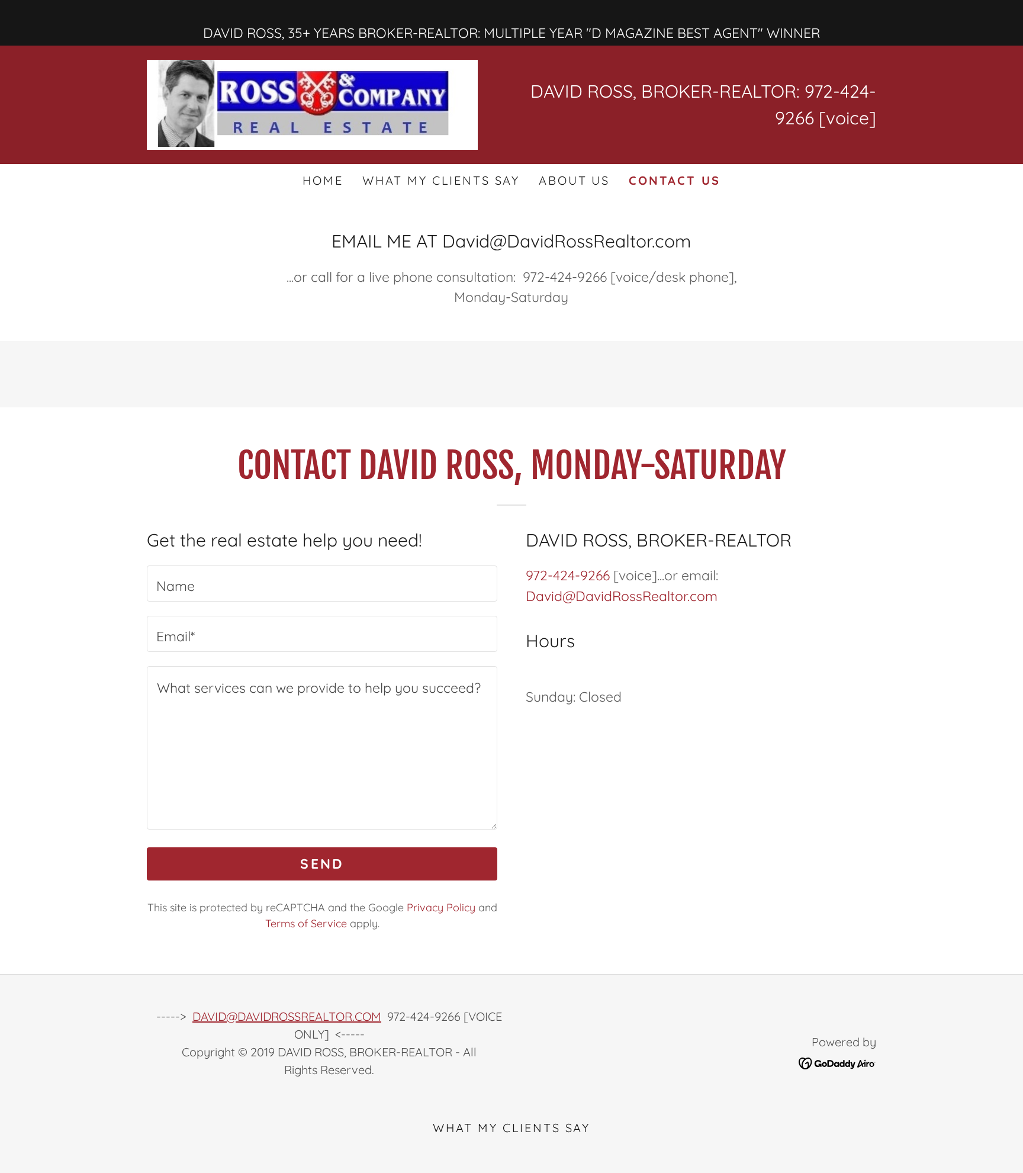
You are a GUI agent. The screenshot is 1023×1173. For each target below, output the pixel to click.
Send (321, 863)
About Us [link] (574, 180)
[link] (312, 103)
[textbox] (322, 583)
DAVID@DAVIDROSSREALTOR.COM (286, 1016)
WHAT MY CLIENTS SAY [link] (441, 180)
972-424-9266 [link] (568, 575)
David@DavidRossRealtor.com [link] (622, 596)
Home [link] (323, 180)
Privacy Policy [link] (441, 907)
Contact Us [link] (674, 180)
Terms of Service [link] (306, 923)
